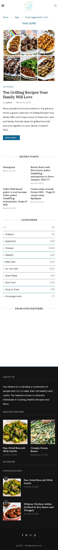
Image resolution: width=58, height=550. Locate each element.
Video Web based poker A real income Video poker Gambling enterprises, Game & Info (15, 197)
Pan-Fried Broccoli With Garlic (14, 450)
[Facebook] (22, 535)
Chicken (30, 248)
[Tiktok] (35, 535)
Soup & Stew (30, 289)
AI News (30, 234)
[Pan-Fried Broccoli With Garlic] (15, 432)
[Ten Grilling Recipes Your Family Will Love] (29, 55)
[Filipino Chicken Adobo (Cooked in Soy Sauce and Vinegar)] (12, 511)
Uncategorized (30, 296)
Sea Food (30, 282)
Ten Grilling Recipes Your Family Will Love (25, 94)
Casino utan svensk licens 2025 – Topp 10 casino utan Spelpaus (43, 194)
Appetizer (30, 241)
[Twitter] (26, 535)
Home (5, 17)
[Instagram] (31, 535)
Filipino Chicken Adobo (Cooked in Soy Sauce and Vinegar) (39, 507)
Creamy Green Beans (39, 450)
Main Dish (30, 261)
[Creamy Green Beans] (43, 432)
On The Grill (8, 87)
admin (9, 102)
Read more (10, 137)
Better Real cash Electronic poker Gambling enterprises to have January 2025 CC (42, 173)
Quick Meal (30, 275)
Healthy (30, 255)
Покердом (9, 167)
